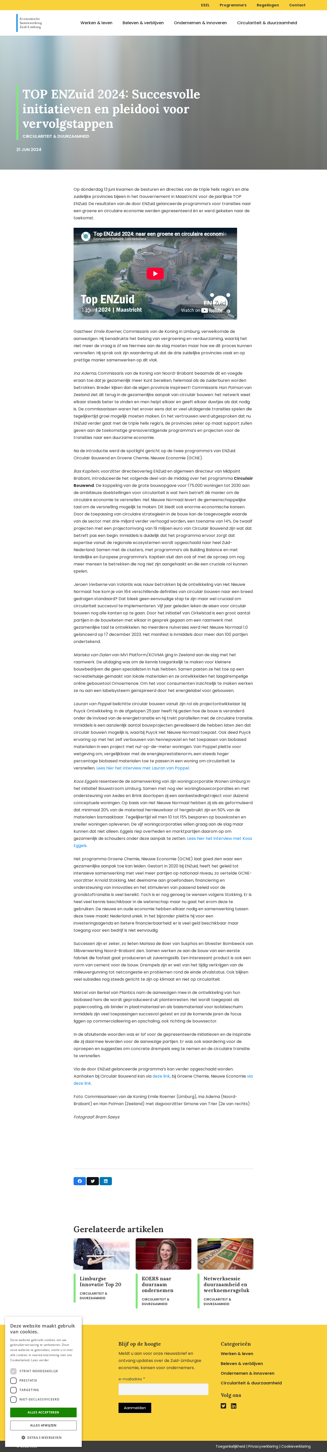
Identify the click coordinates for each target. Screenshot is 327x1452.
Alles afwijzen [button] (43, 1425)
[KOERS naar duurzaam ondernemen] (164, 1273)
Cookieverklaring (296, 1446)
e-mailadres (132, 1379)
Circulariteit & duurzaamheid (251, 1383)
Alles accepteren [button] (43, 1412)
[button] (43, 1438)
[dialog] (43, 1382)
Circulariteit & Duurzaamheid (55, 136)
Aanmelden (135, 1407)
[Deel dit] (80, 1181)
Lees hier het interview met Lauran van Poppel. (143, 768)
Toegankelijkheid (230, 1446)
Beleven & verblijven (242, 1364)
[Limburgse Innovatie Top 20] (102, 1273)
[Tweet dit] (93, 1181)
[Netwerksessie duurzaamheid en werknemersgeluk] (225, 1273)
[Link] (30, 23)
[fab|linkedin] (233, 1406)
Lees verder (40, 1360)
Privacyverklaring (263, 1446)
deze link (161, 1076)
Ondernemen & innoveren (247, 1373)
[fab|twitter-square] (223, 1406)
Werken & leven (237, 1354)
